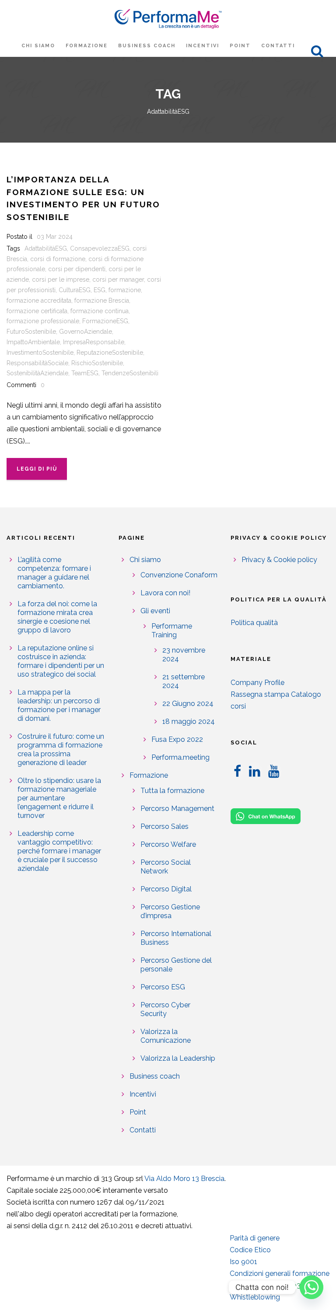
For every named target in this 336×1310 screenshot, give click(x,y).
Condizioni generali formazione (279, 1273)
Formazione (87, 46)
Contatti (278, 46)
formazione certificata (37, 310)
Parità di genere (255, 1238)
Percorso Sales (164, 826)
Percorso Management (177, 808)
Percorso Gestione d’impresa (170, 911)
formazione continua (99, 310)
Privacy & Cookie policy (279, 559)
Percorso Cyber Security (165, 1009)
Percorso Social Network (165, 866)
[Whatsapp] (311, 1287)
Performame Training (171, 630)
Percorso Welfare (168, 844)
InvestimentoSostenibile (40, 352)
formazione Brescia (101, 300)
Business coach (146, 46)
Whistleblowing (255, 1297)
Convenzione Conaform (178, 575)
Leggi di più (37, 469)
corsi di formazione (57, 258)
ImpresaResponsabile (93, 342)
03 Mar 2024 (55, 236)
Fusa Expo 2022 (177, 739)
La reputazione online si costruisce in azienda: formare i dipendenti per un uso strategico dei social (61, 661)
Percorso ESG (162, 987)
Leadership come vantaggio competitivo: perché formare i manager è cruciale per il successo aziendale (59, 851)
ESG (99, 289)
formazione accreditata (39, 300)
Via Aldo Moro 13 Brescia (184, 1178)
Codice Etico (250, 1250)
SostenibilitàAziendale (37, 373)
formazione (124, 289)
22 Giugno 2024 (188, 703)
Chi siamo (38, 46)
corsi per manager (118, 279)
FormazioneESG (105, 321)
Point (240, 46)
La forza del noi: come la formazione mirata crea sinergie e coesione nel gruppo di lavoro (57, 617)
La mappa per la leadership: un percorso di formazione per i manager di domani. (59, 705)
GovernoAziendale (85, 331)
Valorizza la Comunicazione (165, 1036)
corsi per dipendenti (76, 268)
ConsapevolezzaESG (100, 248)
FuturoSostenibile (31, 331)
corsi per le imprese (60, 279)
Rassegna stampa (260, 694)
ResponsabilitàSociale (37, 363)
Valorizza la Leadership (177, 1058)
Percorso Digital (166, 889)
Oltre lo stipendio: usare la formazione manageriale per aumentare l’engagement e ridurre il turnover (59, 798)
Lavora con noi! (165, 593)
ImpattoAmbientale (33, 342)
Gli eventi (155, 611)
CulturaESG (75, 289)
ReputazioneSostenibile (110, 352)
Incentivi (202, 46)
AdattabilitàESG (45, 248)
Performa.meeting (180, 757)
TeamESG (84, 373)
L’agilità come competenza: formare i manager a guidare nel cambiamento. (54, 572)
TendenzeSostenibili (130, 373)
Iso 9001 (243, 1262)
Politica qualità (254, 622)
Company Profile (257, 682)
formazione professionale (43, 321)
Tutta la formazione (172, 790)
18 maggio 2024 (188, 721)
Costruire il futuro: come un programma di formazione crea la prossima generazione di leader (61, 749)
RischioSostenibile (97, 363)
